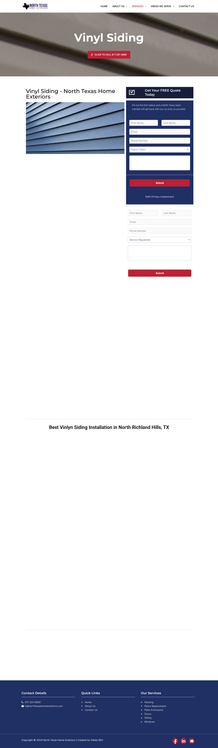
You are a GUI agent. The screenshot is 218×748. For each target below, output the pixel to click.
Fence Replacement (155, 706)
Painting (148, 702)
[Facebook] (175, 740)
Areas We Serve (161, 6)
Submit (160, 182)
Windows (149, 721)
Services (137, 6)
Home (104, 6)
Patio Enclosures (153, 709)
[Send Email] (192, 740)
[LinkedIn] (183, 740)
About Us (118, 6)
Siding (147, 717)
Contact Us (186, 6)
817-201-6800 (33, 702)
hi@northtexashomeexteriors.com (44, 706)
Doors (147, 713)
